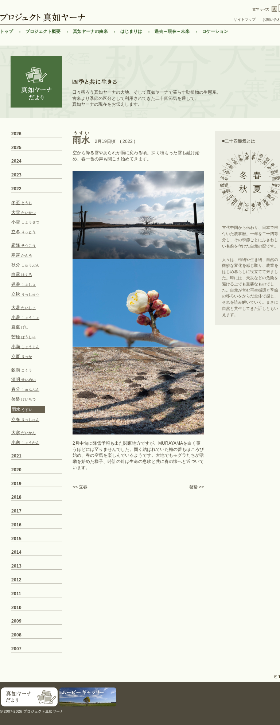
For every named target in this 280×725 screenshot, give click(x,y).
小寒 (25, 442)
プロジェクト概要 (43, 31)
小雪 (25, 222)
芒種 (23, 336)
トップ (6, 31)
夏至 (19, 327)
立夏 (21, 356)
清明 (23, 379)
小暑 (25, 317)
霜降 (23, 245)
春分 (25, 389)
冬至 (21, 202)
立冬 (23, 231)
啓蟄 (193, 487)
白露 (21, 274)
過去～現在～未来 (172, 31)
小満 (25, 346)
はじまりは (131, 31)
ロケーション (215, 31)
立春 (83, 487)
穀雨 (21, 370)
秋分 (25, 265)
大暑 (23, 307)
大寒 (23, 432)
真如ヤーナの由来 (90, 31)
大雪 (23, 212)
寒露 (21, 255)
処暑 (23, 284)
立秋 (25, 294)
